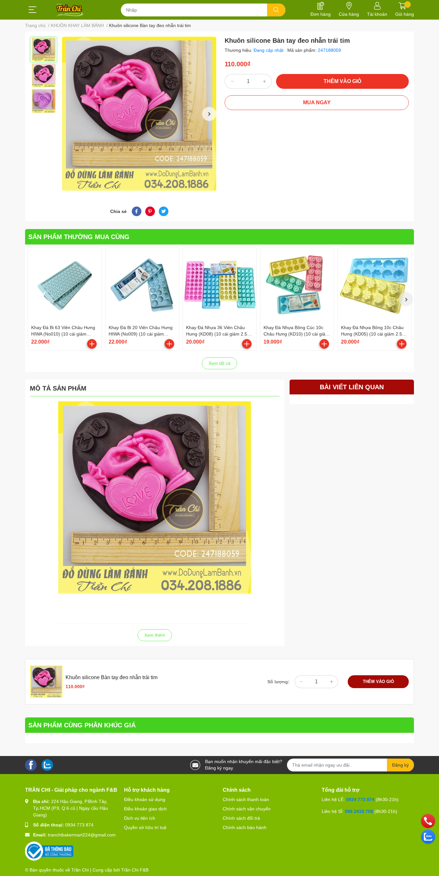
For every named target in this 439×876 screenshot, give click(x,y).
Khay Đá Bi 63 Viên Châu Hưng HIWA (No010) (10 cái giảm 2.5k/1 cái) (63, 334)
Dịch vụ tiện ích (139, 818)
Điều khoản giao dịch (145, 808)
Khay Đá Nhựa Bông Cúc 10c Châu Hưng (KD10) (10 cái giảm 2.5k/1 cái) (296, 334)
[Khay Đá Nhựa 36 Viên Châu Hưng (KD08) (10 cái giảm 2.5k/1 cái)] (219, 284)
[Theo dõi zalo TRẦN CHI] (47, 764)
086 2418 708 (359, 811)
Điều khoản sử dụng (144, 799)
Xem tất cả (219, 363)
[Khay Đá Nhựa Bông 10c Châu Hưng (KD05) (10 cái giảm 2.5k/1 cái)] (374, 284)
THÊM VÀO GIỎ (342, 81)
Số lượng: (278, 681)
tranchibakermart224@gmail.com (82, 834)
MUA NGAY (317, 102)
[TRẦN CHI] (70, 10)
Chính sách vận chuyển (247, 808)
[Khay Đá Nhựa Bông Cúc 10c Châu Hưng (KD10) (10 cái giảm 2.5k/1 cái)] (297, 284)
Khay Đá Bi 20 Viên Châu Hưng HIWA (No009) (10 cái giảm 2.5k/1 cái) (141, 334)
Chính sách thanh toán (246, 799)
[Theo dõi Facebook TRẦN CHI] (31, 764)
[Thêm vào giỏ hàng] (92, 344)
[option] (43, 49)
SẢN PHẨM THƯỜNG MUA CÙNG (79, 236)
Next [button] (209, 114)
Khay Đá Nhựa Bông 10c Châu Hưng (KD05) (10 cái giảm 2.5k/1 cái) (374, 334)
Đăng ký (400, 765)
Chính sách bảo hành (244, 827)
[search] (276, 10)
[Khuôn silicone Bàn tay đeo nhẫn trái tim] (139, 114)
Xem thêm (154, 635)
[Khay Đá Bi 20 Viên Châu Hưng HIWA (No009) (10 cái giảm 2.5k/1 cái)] (142, 284)
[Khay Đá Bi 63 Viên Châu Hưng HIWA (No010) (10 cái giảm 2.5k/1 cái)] (65, 284)
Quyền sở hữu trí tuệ (145, 827)
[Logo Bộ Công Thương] (49, 850)
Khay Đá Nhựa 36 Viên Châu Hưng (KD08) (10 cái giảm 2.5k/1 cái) (219, 334)
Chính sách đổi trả (241, 818)
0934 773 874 (79, 824)
